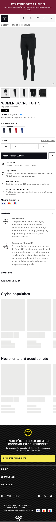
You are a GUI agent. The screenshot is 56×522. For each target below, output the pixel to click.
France (8, 496)
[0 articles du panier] (44, 18)
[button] (30, 18)
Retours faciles (13, 181)
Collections (7, 484)
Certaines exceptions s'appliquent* (18, 448)
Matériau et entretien (10, 281)
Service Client (8, 477)
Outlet (5, 25)
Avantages (5, 213)
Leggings (25, 25)
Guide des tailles (48, 140)
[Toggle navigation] (23, 18)
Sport (15, 25)
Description (6, 273)
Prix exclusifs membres (17, 189)
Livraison (10, 163)
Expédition (11, 171)
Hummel (5, 469)
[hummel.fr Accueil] (4, 18)
